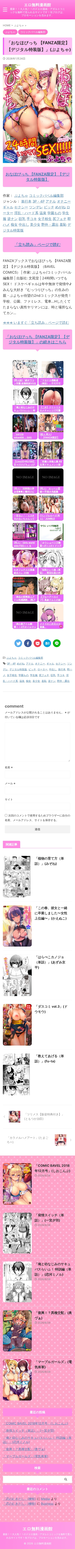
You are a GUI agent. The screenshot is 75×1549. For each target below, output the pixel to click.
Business (47, 1503)
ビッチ (49, 207)
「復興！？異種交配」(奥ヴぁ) (24, 1449)
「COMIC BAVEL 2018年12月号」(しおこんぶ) (35, 1423)
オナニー (64, 201)
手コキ (32, 219)
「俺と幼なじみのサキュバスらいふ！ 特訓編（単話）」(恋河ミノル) (53, 1269)
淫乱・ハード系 (26, 213)
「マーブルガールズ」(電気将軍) (25, 1456)
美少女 (35, 225)
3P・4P (38, 201)
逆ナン (12, 219)
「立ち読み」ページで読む (37, 244)
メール (10, 783)
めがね (60, 207)
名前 (9, 767)
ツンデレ (36, 207)
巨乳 (22, 219)
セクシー (21, 207)
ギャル (8, 207)
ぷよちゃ (21, 196)
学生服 (34, 675)
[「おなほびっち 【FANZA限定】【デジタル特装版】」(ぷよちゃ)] (47, 643)
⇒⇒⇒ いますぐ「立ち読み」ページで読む (36, 323)
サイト (9, 799)
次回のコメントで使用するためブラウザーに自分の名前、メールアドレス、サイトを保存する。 (37, 818)
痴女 (14, 225)
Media (45, 1499)
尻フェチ (60, 219)
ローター (43, 669)
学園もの (54, 213)
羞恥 (63, 225)
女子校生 (45, 219)
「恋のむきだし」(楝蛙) (19, 1499)
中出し (24, 225)
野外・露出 (50, 225)
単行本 (26, 201)
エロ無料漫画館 (37, 5)
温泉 (42, 213)
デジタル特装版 (18, 669)
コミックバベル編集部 (46, 196)
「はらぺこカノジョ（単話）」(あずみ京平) (50, 962)
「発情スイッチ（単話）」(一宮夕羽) (28, 1430)
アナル (51, 201)
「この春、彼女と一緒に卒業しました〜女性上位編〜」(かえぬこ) (51, 913)
